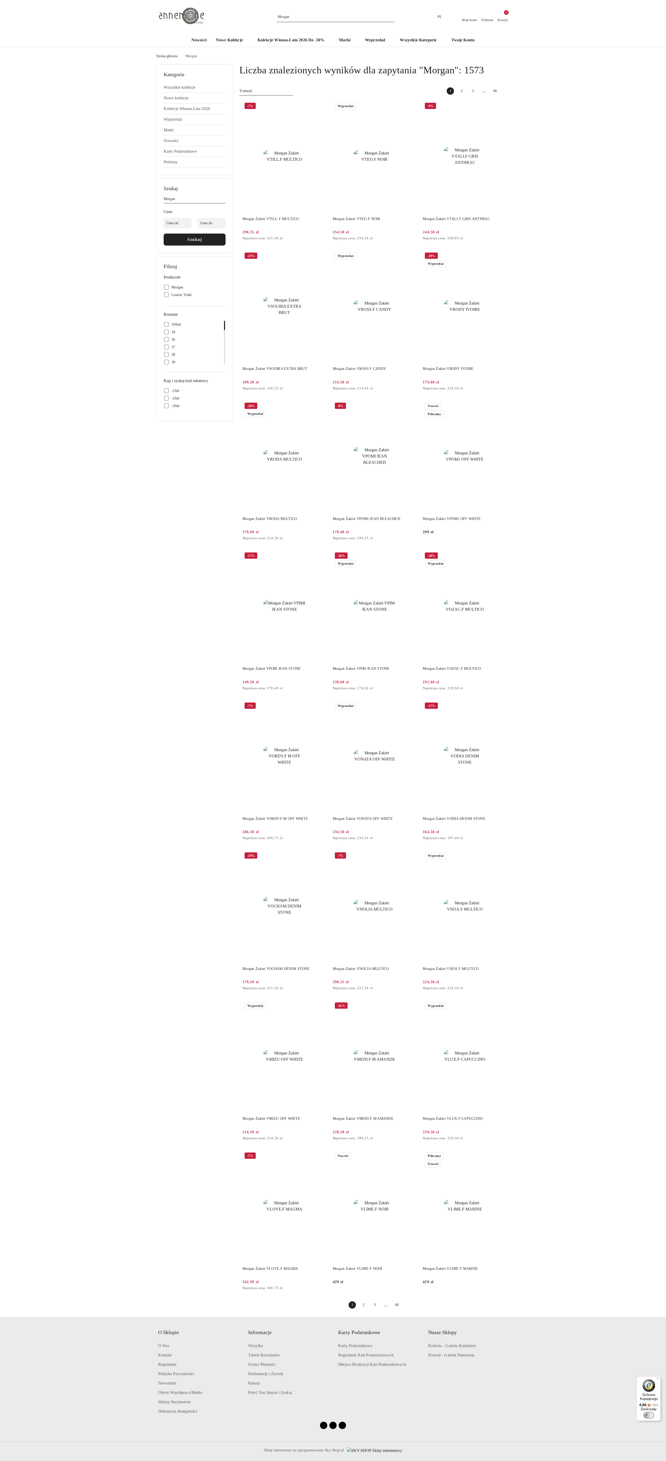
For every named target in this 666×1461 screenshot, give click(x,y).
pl (440, 17)
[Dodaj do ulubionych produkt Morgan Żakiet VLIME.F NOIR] (410, 1156)
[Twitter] (342, 1425)
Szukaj (194, 239)
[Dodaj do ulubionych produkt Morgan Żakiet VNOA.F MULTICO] (501, 856)
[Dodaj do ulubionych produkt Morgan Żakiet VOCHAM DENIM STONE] (320, 856)
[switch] (649, 1415)
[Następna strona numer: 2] (506, 91)
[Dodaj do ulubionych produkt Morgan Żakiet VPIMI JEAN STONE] (320, 556)
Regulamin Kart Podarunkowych (366, 1355)
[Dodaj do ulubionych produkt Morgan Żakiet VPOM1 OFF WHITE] (501, 406)
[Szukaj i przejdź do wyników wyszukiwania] (391, 17)
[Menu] (658, 1379)
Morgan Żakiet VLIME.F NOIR (357, 1269)
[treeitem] (195, 87)
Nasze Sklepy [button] (442, 1332)
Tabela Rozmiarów (264, 1355)
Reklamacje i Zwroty (266, 1374)
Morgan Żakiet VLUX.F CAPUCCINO (453, 1119)
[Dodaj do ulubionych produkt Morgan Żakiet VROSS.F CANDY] (410, 256)
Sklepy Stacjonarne (174, 1402)
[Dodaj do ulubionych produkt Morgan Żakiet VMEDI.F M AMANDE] (410, 1006)
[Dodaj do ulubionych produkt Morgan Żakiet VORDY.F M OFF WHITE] (320, 706)
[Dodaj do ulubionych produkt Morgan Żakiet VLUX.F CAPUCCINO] (501, 1006)
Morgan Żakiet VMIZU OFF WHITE (271, 1119)
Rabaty (254, 1383)
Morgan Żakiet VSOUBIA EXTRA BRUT (274, 369)
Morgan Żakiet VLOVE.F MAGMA (270, 1269)
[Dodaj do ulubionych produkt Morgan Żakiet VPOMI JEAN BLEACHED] (410, 406)
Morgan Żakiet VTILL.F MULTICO (270, 219)
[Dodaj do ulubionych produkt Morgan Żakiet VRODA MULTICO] (320, 406)
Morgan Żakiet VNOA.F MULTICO (451, 969)
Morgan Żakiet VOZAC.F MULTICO (452, 669)
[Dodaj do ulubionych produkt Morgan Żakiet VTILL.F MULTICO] (320, 107)
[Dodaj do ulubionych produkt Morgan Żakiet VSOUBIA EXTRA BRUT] (320, 256)
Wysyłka (255, 1345)
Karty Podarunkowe (355, 1345)
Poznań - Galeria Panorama (451, 1355)
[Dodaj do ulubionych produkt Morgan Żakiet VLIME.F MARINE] (501, 1156)
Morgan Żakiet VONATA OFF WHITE (363, 819)
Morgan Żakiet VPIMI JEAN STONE (271, 669)
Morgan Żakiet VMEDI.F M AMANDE (363, 1119)
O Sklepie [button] (168, 1332)
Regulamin (167, 1364)
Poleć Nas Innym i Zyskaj (270, 1392)
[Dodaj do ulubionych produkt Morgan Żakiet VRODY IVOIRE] (501, 256)
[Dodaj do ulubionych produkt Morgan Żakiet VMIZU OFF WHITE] (320, 1006)
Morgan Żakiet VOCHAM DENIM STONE (276, 969)
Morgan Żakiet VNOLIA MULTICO (361, 969)
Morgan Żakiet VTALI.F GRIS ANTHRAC (456, 219)
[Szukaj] (223, 200)
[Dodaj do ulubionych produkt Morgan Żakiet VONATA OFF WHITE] (410, 706)
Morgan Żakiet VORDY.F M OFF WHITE (275, 819)
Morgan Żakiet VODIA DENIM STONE (454, 819)
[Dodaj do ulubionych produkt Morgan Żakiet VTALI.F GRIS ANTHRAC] (501, 107)
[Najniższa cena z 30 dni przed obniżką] (324, 238)
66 (495, 91)
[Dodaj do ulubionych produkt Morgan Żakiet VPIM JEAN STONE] (410, 556)
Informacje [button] (260, 1332)
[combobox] (266, 91)
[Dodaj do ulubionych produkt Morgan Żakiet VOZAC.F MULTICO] (501, 556)
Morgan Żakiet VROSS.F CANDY (359, 369)
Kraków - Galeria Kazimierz (452, 1345)
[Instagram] (333, 1425)
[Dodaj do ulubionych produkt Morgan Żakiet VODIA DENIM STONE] (501, 706)
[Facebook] (323, 1425)
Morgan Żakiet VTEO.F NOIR (356, 219)
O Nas (163, 1345)
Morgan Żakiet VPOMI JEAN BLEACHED (366, 519)
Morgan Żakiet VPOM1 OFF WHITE (452, 519)
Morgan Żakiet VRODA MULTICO (269, 519)
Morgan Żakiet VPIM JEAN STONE (361, 669)
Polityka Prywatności (176, 1374)
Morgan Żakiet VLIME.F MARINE (450, 1269)
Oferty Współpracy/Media (180, 1392)
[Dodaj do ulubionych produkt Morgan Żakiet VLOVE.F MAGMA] (320, 1156)
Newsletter (167, 1383)
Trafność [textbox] (245, 91)
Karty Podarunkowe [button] (359, 1332)
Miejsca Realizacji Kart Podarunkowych (372, 1364)
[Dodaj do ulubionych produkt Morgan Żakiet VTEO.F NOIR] (410, 107)
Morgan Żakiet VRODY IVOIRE (448, 369)
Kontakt (165, 1355)
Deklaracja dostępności (177, 1411)
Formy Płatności (262, 1364)
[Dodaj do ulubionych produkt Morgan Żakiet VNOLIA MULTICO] (410, 856)
